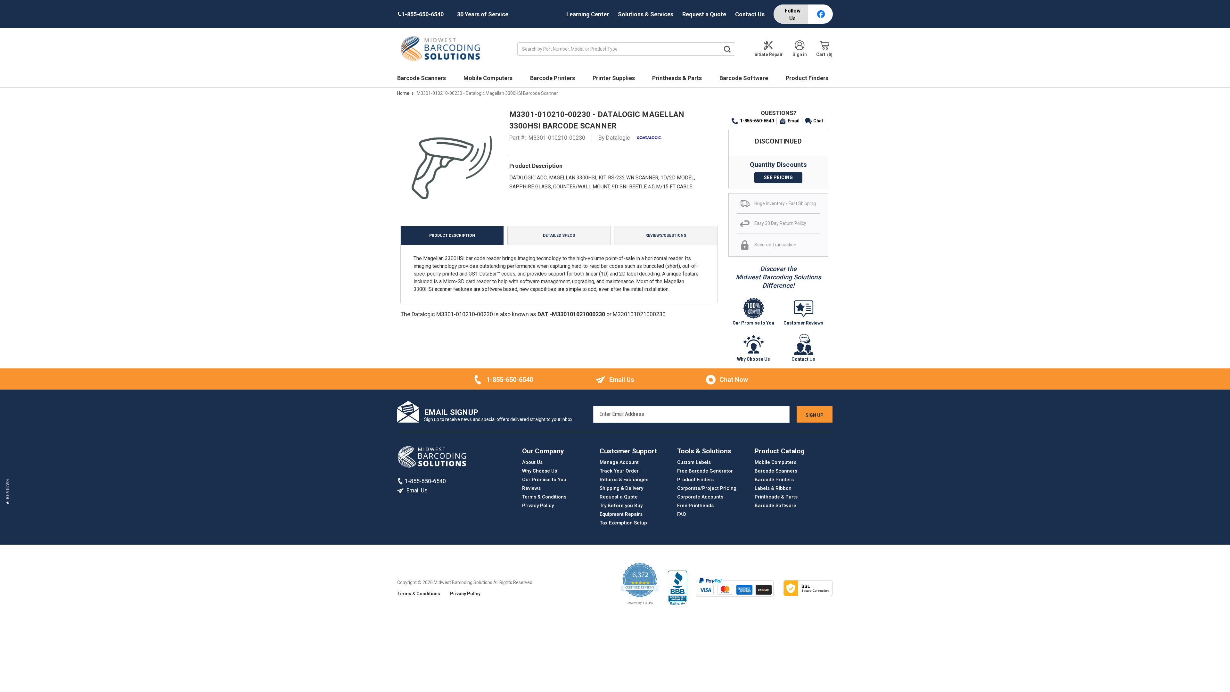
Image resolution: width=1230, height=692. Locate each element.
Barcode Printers (553, 78)
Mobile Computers (488, 78)
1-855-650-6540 (757, 120)
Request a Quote (704, 14)
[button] (7, 492)
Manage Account (619, 462)
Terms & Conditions (544, 497)
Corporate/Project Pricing (706, 488)
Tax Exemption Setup (623, 523)
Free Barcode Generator (705, 471)
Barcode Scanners (422, 78)
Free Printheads (695, 505)
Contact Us (750, 14)
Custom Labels (694, 462)
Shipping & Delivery (621, 488)
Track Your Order (619, 471)
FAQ (681, 514)
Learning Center (587, 14)
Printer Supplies (614, 78)
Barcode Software (744, 78)
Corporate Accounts (700, 497)
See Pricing (778, 177)
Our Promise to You (544, 479)
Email (794, 120)
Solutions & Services (645, 14)
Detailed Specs (559, 235)
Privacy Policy (538, 505)
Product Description (452, 235)
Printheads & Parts (677, 78)
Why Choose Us (539, 471)
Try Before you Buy (621, 505)
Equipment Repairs (621, 514)
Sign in (799, 54)
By (614, 137)
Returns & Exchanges (624, 479)
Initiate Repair (768, 54)
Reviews (531, 488)
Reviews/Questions (665, 235)
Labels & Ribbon (773, 488)
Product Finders (808, 78)
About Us (532, 462)
